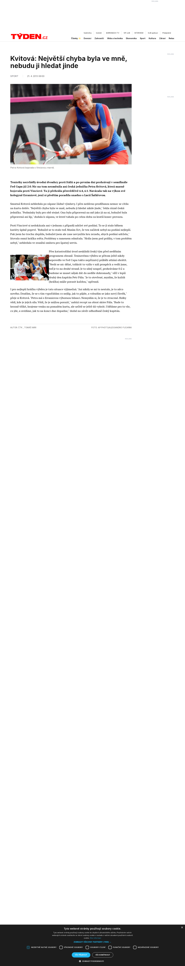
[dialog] (92, 945)
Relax (171, 38)
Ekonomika (131, 38)
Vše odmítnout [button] (102, 955)
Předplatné (166, 33)
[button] (92, 941)
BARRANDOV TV (112, 33)
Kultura (152, 38)
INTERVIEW (138, 33)
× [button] (182, 928)
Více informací (95, 938)
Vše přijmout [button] (81, 955)
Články (74, 38)
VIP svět (127, 33)
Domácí (87, 38)
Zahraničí (99, 38)
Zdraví (162, 38)
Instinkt (99, 33)
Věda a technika (115, 38)
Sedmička (88, 33)
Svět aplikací (153, 33)
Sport (142, 38)
